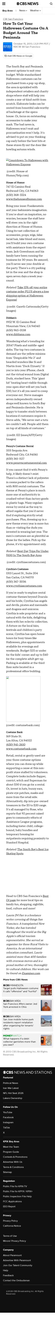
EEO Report (9, 1206)
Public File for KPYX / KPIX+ (18, 1191)
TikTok (6, 1127)
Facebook (8, 1117)
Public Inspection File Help (17, 1196)
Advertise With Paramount (17, 1260)
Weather (35, 10)
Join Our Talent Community (17, 1265)
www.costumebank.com (21, 749)
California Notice (12, 1226)
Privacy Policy (10, 1221)
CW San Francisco (13, 19)
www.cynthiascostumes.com (24, 586)
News (22, 10)
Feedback (8, 1275)
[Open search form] (51, 3)
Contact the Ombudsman (16, 1280)
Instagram (8, 1122)
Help (5, 1270)
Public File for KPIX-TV (15, 1186)
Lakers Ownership (12, 1098)
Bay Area (7, 10)
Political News (10, 1083)
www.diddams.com (18, 334)
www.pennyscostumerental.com (26, 463)
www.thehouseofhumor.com (24, 199)
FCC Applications (12, 1201)
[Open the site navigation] (9, 3)
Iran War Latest (11, 1088)
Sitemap (7, 1172)
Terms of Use (10, 1236)
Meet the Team (11, 1147)
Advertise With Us (12, 1162)
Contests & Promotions (15, 1157)
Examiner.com (31, 973)
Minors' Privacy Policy (14, 1241)
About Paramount (12, 1255)
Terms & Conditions (13, 1167)
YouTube (7, 1112)
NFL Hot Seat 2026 (13, 1093)
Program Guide (11, 1152)
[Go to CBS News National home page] (27, 3)
